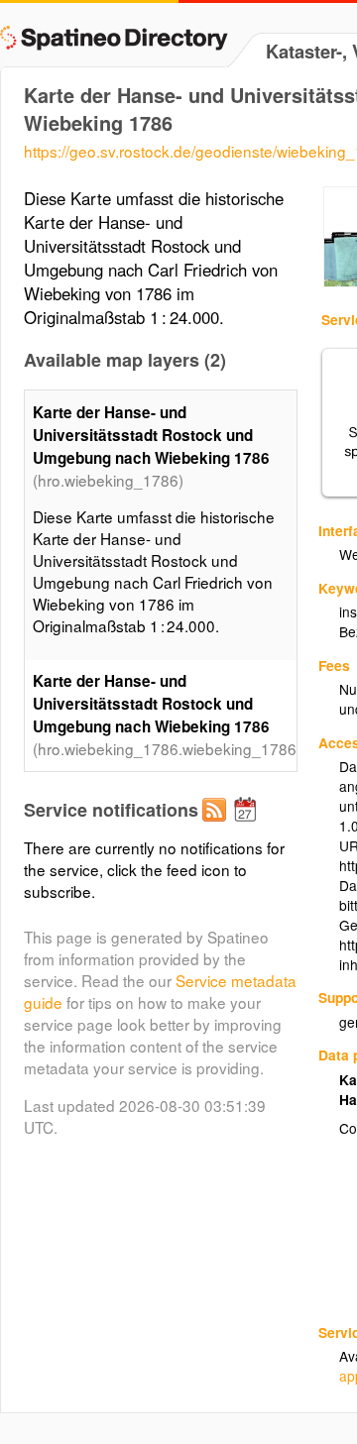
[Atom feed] (217, 825)
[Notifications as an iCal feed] (248, 825)
